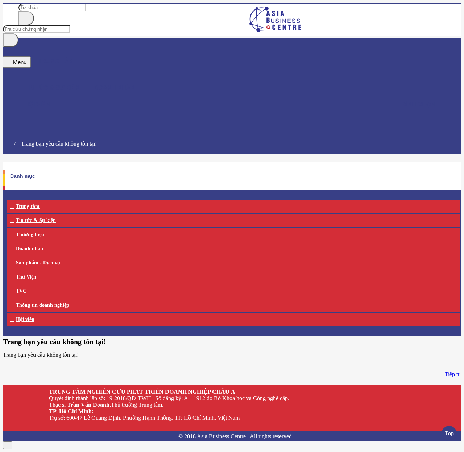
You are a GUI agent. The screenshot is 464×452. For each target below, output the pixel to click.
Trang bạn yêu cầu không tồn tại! (59, 144)
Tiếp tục (454, 374)
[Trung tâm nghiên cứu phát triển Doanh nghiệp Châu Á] (276, 29)
